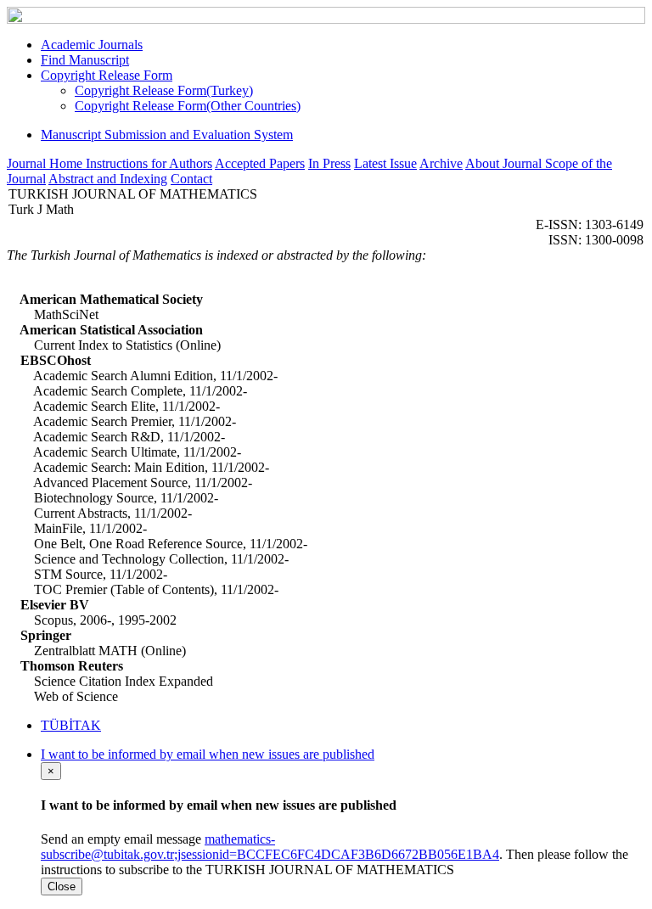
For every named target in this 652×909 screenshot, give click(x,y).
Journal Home (46, 163)
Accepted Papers (260, 163)
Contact (191, 178)
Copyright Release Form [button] (106, 75)
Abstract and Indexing (107, 178)
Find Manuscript (85, 60)
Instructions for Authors (149, 163)
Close (62, 886)
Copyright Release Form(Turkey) (164, 90)
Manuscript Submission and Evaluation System (167, 134)
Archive (441, 163)
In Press (329, 163)
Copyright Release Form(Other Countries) (188, 105)
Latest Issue (385, 163)
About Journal (505, 163)
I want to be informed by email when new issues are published (207, 754)
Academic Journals (92, 44)
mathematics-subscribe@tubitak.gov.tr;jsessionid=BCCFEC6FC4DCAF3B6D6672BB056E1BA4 (270, 846)
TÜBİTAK (71, 725)
